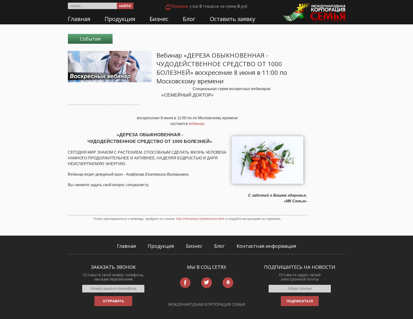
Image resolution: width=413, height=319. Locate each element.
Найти (125, 6)
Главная (79, 19)
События (90, 39)
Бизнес (159, 19)
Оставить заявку (232, 19)
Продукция (120, 19)
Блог (189, 19)
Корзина (180, 6)
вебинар (196, 124)
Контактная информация (266, 246)
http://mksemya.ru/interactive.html (200, 219)
